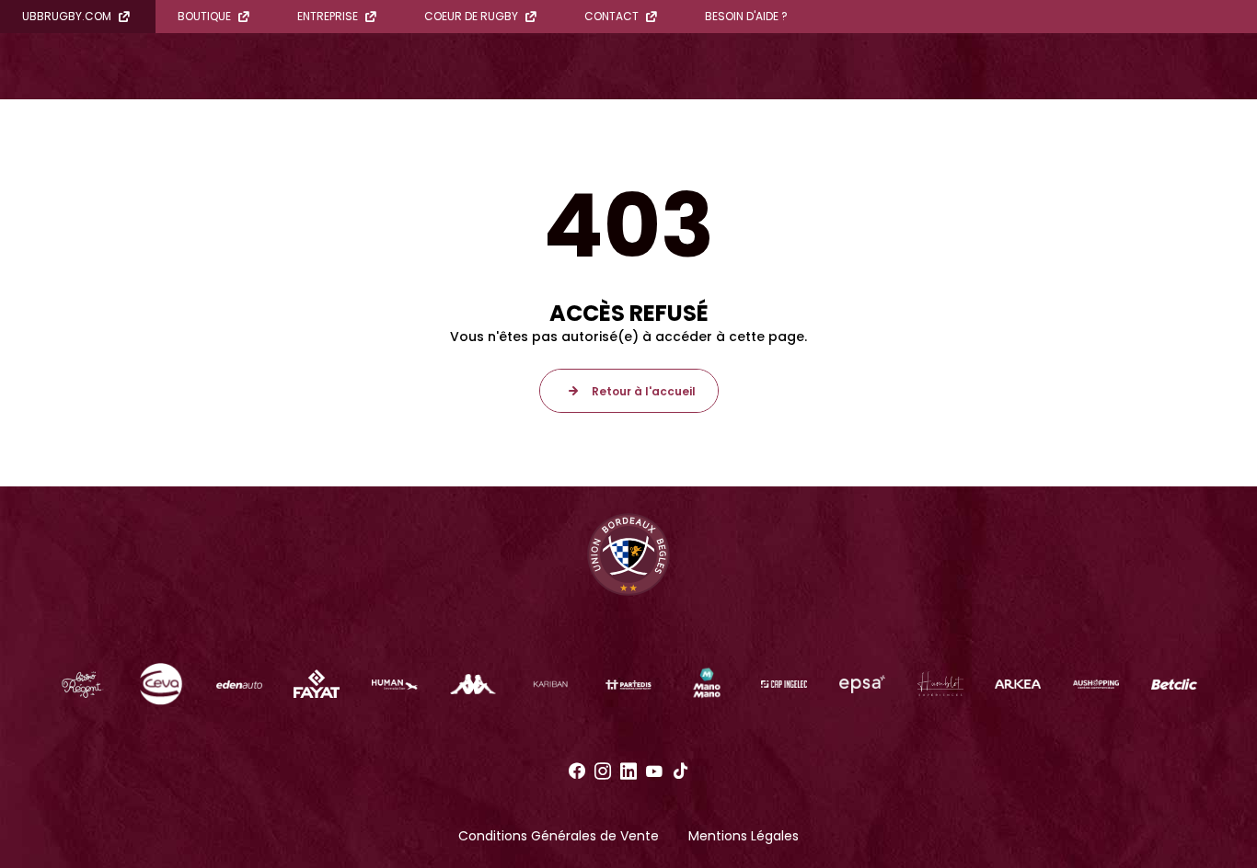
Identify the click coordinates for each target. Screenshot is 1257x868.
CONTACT (611, 16)
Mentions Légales (743, 836)
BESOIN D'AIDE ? (746, 16)
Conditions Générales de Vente (558, 836)
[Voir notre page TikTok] (680, 771)
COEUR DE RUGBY (471, 16)
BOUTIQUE (204, 16)
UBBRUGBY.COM (66, 16)
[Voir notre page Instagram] (603, 771)
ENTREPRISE (327, 16)
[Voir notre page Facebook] (577, 771)
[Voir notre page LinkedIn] (628, 771)
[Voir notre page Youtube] (654, 771)
